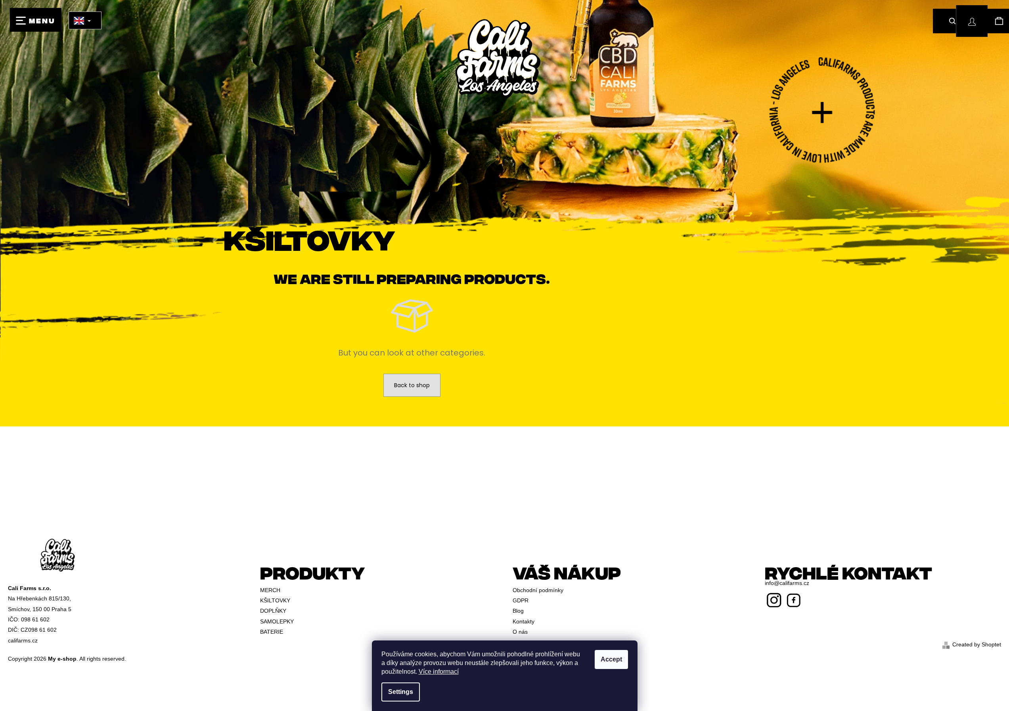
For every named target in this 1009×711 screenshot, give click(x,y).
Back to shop (412, 385)
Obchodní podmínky (538, 590)
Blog (518, 611)
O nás (520, 632)
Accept (611, 659)
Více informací (439, 671)
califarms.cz (23, 640)
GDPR (520, 600)
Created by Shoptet (976, 644)
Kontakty (523, 621)
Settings (400, 691)
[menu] (35, 20)
